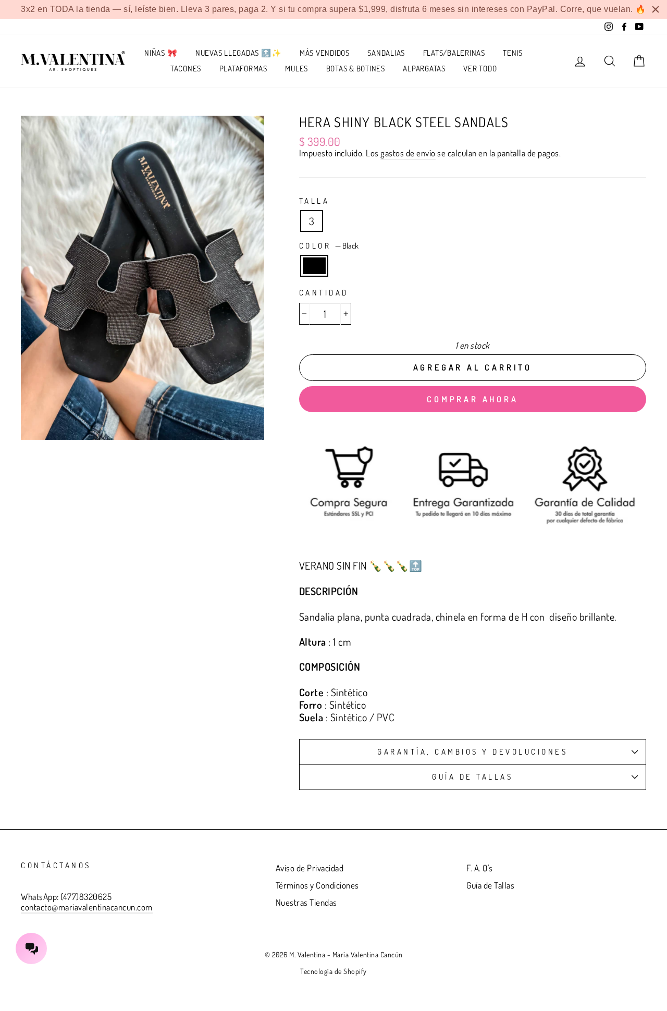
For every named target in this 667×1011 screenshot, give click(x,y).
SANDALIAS (386, 53)
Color (329, 246)
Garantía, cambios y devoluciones (472, 752)
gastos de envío (408, 153)
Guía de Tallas (472, 777)
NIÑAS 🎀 (160, 53)
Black (314, 266)
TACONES (185, 68)
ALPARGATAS (424, 68)
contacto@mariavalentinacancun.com (87, 907)
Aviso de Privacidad (310, 867)
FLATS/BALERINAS (454, 53)
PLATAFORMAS (243, 68)
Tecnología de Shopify (333, 971)
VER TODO (480, 68)
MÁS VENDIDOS (325, 53)
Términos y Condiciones (317, 885)
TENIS (513, 53)
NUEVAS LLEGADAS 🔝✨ (238, 53)
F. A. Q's (479, 867)
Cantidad (324, 293)
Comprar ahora (472, 399)
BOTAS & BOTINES (355, 68)
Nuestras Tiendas (306, 902)
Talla (314, 201)
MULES (296, 68)
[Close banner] (655, 9)
